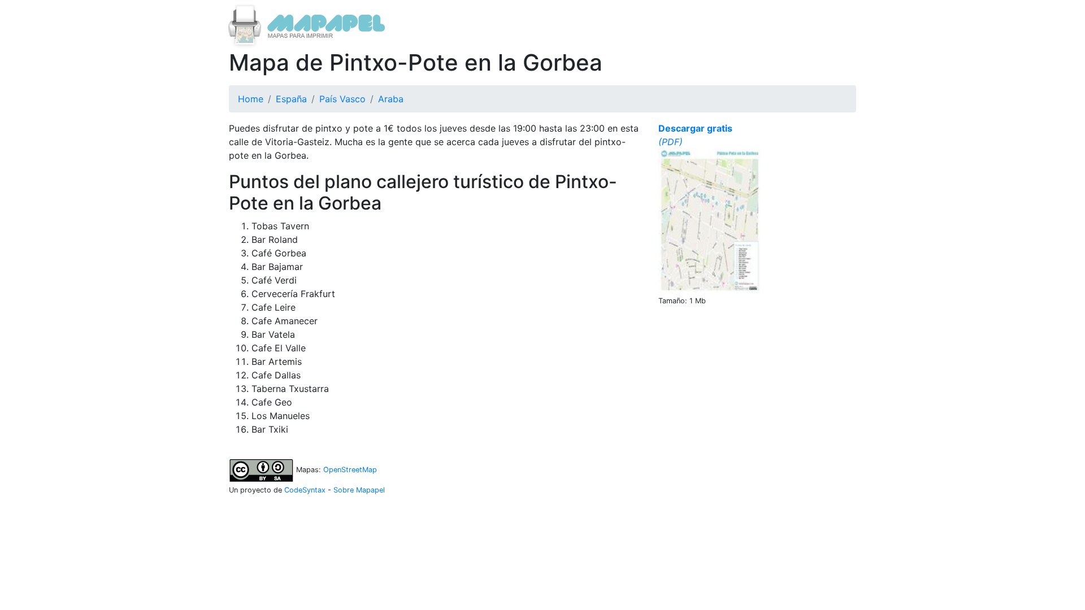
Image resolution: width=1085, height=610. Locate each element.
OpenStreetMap (350, 469)
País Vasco (342, 98)
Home (250, 98)
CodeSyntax (305, 490)
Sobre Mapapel (359, 490)
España (291, 98)
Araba (390, 98)
